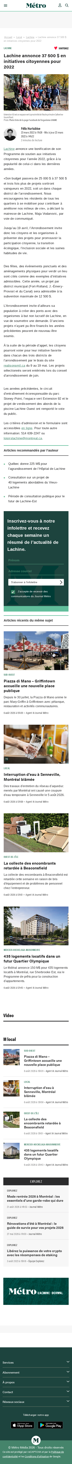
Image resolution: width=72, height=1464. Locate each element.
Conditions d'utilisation (37, 1456)
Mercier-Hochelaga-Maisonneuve (22, 949)
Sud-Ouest (9, 674)
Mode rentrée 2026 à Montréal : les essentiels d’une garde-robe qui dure (35, 1198)
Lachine (30, 37)
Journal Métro (36, 1207)
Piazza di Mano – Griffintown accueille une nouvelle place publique (29, 685)
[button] (5, 5)
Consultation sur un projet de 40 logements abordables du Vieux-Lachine (33, 482)
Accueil (8, 37)
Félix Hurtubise (30, 128)
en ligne (26, 428)
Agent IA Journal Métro (37, 713)
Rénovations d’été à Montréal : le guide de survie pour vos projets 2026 (35, 1225)
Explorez (36, 1181)
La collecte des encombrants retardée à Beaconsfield (30, 865)
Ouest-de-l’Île (11, 856)
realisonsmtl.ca (14, 365)
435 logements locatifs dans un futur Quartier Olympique (32, 958)
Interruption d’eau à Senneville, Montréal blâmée (32, 776)
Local (19, 37)
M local (9, 1039)
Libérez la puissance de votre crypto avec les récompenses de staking (34, 1252)
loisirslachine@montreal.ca (23, 438)
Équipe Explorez (36, 1261)
